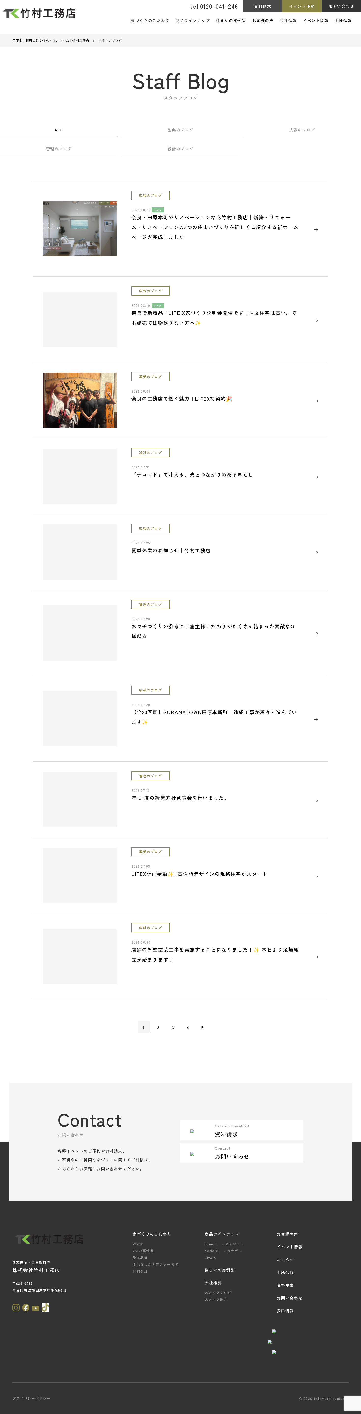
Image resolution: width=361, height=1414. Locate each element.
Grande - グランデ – (224, 1243)
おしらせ (285, 1259)
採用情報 (285, 1311)
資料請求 (262, 6)
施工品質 (140, 1257)
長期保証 (140, 1271)
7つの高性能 (143, 1250)
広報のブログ (302, 130)
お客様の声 (263, 20)
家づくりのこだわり (152, 1234)
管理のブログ (59, 149)
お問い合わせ (341, 6)
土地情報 (343, 20)
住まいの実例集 (231, 20)
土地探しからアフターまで (156, 1264)
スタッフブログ (218, 1292)
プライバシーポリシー (31, 1398)
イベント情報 (316, 20)
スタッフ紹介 (216, 1299)
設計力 (138, 1243)
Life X (210, 1257)
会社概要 (213, 1283)
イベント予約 (302, 6)
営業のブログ (180, 130)
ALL (59, 130)
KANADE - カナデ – (223, 1250)
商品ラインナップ (222, 1234)
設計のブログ (180, 149)
